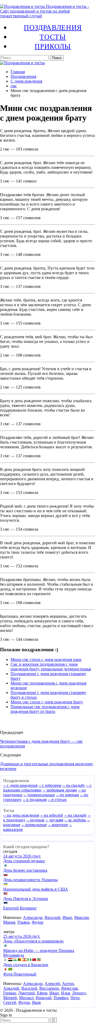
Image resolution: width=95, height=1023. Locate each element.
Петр (74, 997)
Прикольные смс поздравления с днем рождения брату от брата (45, 709)
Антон (68, 983)
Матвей (10, 997)
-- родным (35, 820)
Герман (9, 993)
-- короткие (58, 824)
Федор (37, 922)
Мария (9, 922)
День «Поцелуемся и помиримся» (33, 941)
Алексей (52, 983)
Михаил (26, 997)
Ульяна (23, 922)
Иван (67, 917)
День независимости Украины (30, 879)
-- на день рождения (21, 815)
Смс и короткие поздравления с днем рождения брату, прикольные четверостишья (51, 666)
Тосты (53, 36)
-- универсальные (39, 795)
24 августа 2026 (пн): (22, 856)
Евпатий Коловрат (20, 908)
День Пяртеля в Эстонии (25, 898)
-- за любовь (75, 820)
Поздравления (53, 27)
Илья (65, 993)
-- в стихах (57, 799)
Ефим (42, 993)
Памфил (61, 997)
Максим (81, 917)
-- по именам (67, 795)
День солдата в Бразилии (25, 964)
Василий (52, 917)
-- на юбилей (51, 815)
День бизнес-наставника (25, 870)
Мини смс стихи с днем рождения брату (47, 702)
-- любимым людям (59, 790)
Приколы (53, 46)
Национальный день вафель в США (35, 889)
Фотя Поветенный (19, 974)
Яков (36, 1002)
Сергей (9, 1002)
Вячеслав (69, 988)
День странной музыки (24, 861)
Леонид (79, 993)
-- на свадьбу (73, 785)
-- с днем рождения (20, 785)
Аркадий (11, 988)
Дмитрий (26, 993)
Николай (43, 997)
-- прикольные (34, 824)
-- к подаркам (35, 799)
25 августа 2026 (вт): (21, 936)
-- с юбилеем (50, 785)
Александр (32, 917)
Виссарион (49, 988)
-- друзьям (54, 820)
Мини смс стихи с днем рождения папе (46, 659)
